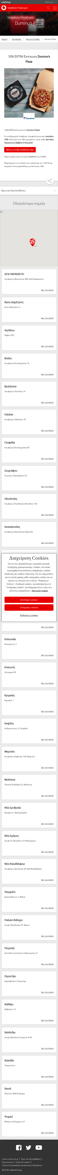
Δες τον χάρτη (47, 290)
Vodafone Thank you (18, 7)
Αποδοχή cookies (28, 599)
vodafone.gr (6, 2)
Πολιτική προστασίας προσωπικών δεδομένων (22, 1165)
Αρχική (4, 39)
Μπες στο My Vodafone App (20, 149)
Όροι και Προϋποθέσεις (31, 1159)
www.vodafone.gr (10, 1159)
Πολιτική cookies (40, 590)
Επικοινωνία (7, 1162)
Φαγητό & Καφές (33, 39)
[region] (28, 587)
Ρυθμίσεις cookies (29, 615)
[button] (33, 242)
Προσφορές (16, 39)
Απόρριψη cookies (29, 607)
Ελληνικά (49, 2)
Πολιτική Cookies (22, 1162)
